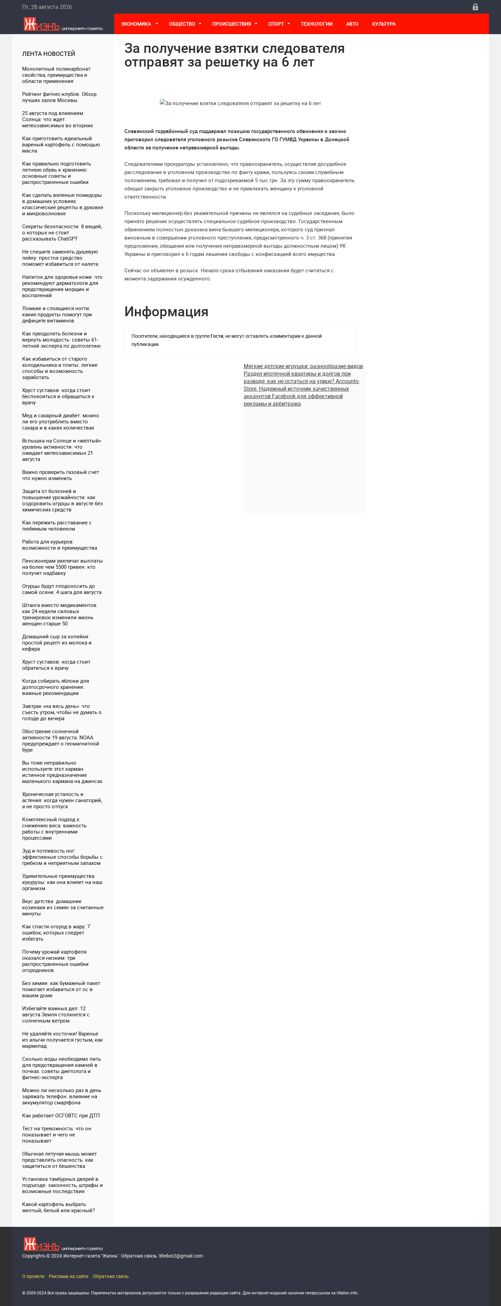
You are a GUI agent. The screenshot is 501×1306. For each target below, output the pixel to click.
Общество (182, 23)
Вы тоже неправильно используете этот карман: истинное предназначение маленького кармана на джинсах (62, 771)
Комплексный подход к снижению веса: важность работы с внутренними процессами (54, 828)
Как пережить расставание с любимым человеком (57, 525)
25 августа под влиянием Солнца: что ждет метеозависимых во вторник (57, 119)
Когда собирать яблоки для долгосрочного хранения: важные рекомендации (55, 686)
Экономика (136, 23)
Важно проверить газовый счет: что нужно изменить (61, 474)
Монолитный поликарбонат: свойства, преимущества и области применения (57, 74)
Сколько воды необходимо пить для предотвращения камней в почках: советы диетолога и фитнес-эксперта (61, 1067)
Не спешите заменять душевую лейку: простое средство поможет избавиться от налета (60, 257)
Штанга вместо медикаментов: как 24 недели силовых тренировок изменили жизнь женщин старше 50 (60, 614)
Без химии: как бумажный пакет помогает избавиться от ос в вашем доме (61, 989)
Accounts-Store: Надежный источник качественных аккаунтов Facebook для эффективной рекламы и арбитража (302, 392)
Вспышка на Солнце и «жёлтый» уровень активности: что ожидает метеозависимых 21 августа (61, 449)
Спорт (276, 23)
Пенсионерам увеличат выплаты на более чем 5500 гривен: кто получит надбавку (62, 566)
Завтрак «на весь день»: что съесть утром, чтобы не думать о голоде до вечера (62, 712)
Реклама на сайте (68, 1276)
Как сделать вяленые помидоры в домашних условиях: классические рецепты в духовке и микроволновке (62, 204)
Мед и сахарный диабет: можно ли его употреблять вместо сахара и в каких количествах (60, 421)
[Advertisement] (305, 455)
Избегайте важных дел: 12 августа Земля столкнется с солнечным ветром (56, 1014)
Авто (352, 23)
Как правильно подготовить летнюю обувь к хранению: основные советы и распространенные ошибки (56, 172)
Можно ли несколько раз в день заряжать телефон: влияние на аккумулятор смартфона (61, 1096)
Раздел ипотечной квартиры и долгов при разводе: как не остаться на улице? (297, 377)
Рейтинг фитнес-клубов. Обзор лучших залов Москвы (59, 96)
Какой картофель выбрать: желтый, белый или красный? (58, 1207)
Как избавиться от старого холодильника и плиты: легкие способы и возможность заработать (59, 367)
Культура (384, 23)
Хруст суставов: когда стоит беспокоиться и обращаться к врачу (58, 396)
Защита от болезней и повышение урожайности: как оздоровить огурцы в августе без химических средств (62, 500)
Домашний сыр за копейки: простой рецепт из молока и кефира (57, 642)
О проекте (33, 1276)
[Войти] (475, 7)
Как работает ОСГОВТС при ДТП (61, 1115)
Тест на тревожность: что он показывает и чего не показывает (56, 1134)
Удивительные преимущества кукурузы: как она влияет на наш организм (62, 881)
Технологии (317, 23)
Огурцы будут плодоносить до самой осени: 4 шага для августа (62, 588)
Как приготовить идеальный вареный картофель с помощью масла (61, 144)
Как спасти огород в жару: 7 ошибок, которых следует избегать (56, 932)
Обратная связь (111, 1276)
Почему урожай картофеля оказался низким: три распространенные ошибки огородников (55, 960)
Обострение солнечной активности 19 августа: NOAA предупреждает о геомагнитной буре (60, 740)
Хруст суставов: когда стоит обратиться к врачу (56, 664)
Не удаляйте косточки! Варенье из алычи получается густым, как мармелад (62, 1039)
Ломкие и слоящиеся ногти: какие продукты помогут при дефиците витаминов (57, 314)
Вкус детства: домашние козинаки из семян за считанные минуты (63, 907)
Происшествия (231, 23)
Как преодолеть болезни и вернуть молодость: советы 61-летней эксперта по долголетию (61, 339)
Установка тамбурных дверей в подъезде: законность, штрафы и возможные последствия (62, 1184)
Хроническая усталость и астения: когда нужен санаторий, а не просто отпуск (62, 800)
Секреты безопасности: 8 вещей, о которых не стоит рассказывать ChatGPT (62, 232)
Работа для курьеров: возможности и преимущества (59, 544)
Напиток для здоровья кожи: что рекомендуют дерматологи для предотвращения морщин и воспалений (62, 286)
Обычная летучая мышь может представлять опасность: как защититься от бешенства (59, 1159)
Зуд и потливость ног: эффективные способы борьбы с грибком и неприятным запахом (62, 856)
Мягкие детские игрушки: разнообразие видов (303, 366)
